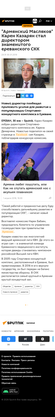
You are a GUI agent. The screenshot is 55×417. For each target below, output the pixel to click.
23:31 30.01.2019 (9, 54)
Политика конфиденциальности (16, 368)
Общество (7, 286)
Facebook (21, 134)
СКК (38, 286)
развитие (24, 292)
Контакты (5, 360)
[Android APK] (10, 391)
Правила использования (23, 356)
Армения (18, 286)
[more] (50, 198)
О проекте (6, 356)
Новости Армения (10, 292)
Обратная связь (8, 383)
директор (29, 286)
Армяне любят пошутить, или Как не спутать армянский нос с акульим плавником (27, 188)
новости (6, 331)
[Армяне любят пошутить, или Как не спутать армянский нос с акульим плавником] (27, 162)
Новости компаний (10, 364)
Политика (48, 331)
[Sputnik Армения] (8, 22)
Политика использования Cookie (17, 372)
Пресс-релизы (28, 360)
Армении (7, 231)
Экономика (33, 331)
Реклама (16, 360)
